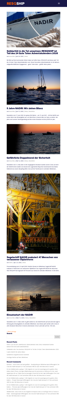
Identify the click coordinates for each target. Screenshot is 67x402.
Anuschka (12, 56)
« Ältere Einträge (11, 331)
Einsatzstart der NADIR (20, 314)
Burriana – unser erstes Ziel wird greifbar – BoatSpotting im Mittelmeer (27, 364)
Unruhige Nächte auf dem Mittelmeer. (17, 357)
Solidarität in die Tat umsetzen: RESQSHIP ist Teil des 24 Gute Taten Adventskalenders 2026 (32, 52)
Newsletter (32, 111)
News (26, 56)
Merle (10, 262)
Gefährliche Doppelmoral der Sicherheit (28, 157)
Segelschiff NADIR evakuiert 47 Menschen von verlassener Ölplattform (32, 258)
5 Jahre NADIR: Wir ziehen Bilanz (25, 108)
